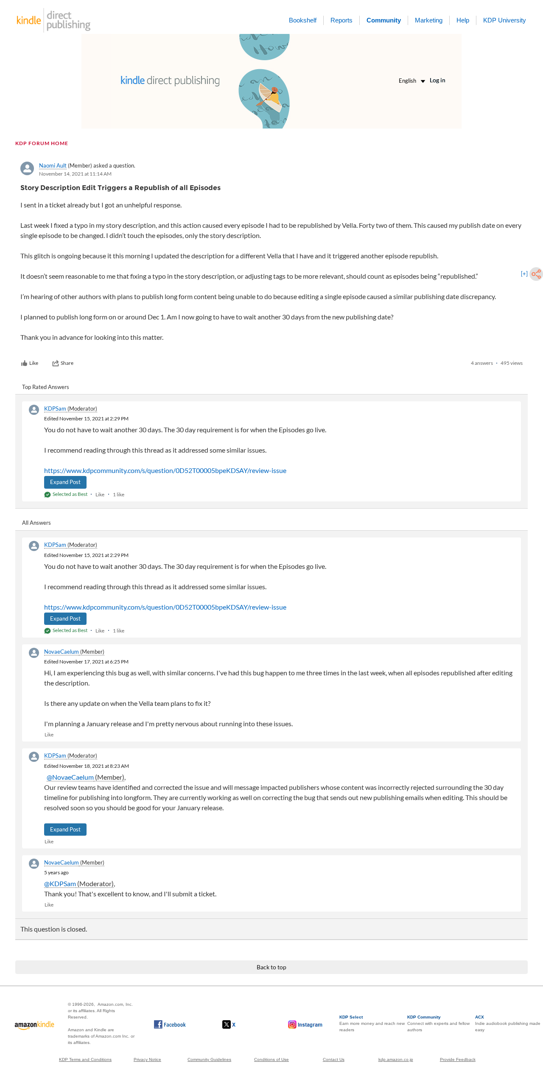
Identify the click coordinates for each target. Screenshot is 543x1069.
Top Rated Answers (45, 386)
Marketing (428, 20)
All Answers (36, 522)
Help (462, 20)
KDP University (504, 20)
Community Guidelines (209, 1059)
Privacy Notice (147, 1059)
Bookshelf (302, 20)
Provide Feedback (458, 1059)
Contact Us (333, 1059)
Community (384, 20)
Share (67, 363)
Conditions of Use (271, 1059)
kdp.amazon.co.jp (395, 1059)
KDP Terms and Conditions (85, 1059)
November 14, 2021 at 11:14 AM (75, 174)
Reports (341, 20)
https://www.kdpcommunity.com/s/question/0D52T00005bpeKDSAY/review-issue (165, 470)
